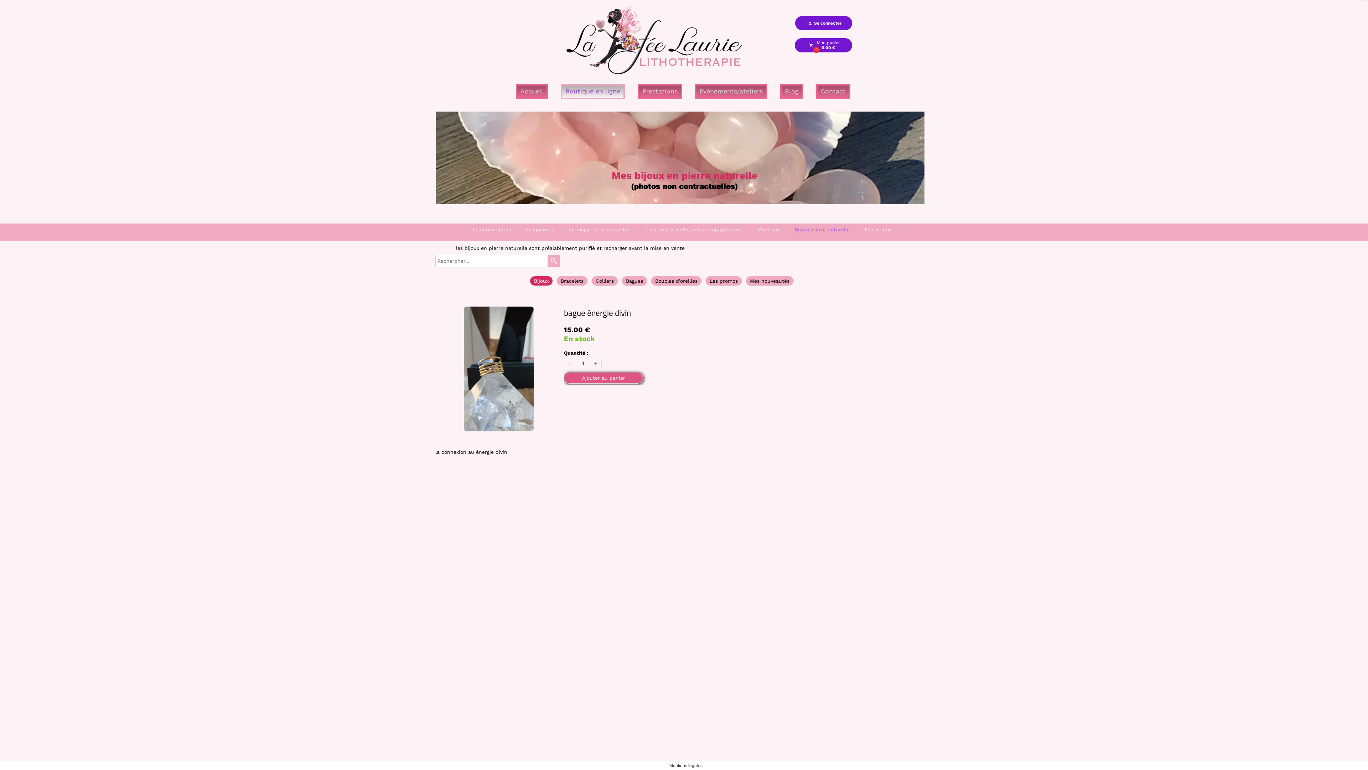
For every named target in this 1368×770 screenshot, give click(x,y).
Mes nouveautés (769, 281)
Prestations (660, 91)
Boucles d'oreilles (676, 281)
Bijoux (541, 281)
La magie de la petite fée (600, 229)
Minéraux (768, 229)
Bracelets (572, 281)
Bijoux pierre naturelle (822, 229)
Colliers (605, 281)
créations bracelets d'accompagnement (694, 229)
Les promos (540, 229)
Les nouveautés (492, 229)
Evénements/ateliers (731, 91)
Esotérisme (878, 229)
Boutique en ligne (592, 91)
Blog (792, 91)
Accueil (531, 91)
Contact (833, 91)
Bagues (634, 281)
